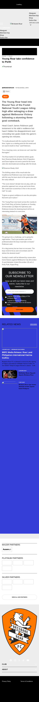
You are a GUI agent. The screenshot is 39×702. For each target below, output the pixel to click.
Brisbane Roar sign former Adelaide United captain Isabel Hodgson (27, 386)
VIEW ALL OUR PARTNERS (19, 597)
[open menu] (1, 24)
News (10, 56)
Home (4, 56)
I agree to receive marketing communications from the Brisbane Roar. (19, 302)
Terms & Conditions (26, 681)
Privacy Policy (21, 296)
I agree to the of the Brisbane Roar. (18, 297)
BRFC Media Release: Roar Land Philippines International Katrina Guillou (17, 355)
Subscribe (19, 309)
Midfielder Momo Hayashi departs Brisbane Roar (27, 374)
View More (33, 324)
